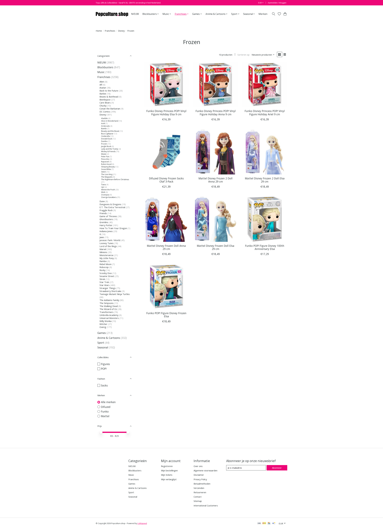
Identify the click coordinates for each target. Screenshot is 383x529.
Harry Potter (105, 225)
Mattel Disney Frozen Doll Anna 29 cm (166, 247)
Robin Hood (106, 164)
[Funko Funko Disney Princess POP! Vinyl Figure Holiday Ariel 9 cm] (264, 84)
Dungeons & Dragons (110, 204)
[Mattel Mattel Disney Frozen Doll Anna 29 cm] (166, 219)
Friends (103, 213)
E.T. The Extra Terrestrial (112, 207)
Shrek (102, 279)
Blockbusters (105, 67)
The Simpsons (106, 303)
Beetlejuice (104, 99)
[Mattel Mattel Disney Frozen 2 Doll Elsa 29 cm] (264, 151)
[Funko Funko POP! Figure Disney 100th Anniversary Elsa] (264, 219)
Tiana (103, 184)
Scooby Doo (105, 273)
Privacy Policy (200, 479)
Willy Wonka (105, 321)
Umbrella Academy (108, 315)
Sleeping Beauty (108, 166)
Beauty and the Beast (110, 131)
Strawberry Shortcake (110, 291)
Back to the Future (108, 90)
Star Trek (104, 282)
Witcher (103, 324)
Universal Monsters (109, 318)
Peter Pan (105, 156)
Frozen (104, 144)
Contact (198, 496)
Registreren (167, 466)
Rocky (102, 270)
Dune (102, 201)
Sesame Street (106, 276)
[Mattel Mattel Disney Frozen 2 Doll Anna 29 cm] (215, 151)
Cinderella (105, 136)
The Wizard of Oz (108, 309)
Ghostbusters (106, 219)
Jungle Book (106, 146)
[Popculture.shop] (112, 13)
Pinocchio (105, 159)
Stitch (103, 172)
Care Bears (105, 102)
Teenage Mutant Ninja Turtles (114, 294)
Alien (101, 81)
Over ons (198, 466)
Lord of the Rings (108, 246)
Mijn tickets (166, 474)
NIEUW (135, 14)
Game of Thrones (108, 216)
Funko (105, 411)
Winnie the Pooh (108, 189)
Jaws (101, 237)
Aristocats (105, 126)
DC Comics (104, 111)
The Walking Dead (108, 306)
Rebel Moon (105, 264)
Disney (121, 30)
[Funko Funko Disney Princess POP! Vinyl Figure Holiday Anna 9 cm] (215, 84)
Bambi (104, 128)
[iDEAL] (264, 523)
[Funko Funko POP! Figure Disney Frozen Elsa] (166, 286)
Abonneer (277, 467)
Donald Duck (106, 138)
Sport (100, 342)
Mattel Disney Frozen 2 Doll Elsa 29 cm (265, 180)
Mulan (103, 154)
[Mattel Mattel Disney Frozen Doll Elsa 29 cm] (215, 219)
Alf (100, 84)
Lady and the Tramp (109, 149)
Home (99, 30)
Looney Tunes (106, 243)
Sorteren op (243, 54)
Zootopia (105, 194)
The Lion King (106, 174)
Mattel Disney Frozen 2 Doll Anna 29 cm (215, 180)
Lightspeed (142, 523)
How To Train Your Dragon (113, 228)
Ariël (103, 123)
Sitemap (198, 501)
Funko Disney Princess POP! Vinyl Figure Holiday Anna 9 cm (216, 112)
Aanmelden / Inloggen (277, 2)
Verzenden (199, 487)
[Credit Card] (269, 523)
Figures (105, 364)
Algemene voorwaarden (205, 470)
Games (101, 333)
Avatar (102, 87)
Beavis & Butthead (108, 96)
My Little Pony (106, 258)
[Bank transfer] (259, 523)
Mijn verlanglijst (169, 479)
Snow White (106, 169)
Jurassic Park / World (109, 240)
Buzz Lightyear (107, 133)
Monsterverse (106, 255)
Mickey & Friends (108, 151)
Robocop (104, 267)
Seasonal (102, 347)
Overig (102, 327)
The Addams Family (109, 300)
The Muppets (106, 177)
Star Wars (104, 285)
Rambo (103, 261)
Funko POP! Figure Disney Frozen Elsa (166, 314)
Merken (263, 14)
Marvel (102, 249)
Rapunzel (105, 161)
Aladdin (104, 118)
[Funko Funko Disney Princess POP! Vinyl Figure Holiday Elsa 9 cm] (166, 84)
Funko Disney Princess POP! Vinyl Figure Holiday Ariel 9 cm (265, 112)
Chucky (102, 105)
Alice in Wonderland (109, 121)
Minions (103, 252)
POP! (104, 368)
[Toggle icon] (273, 14)
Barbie (102, 93)
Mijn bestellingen (169, 470)
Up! (102, 187)
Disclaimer (199, 474)
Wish (103, 192)
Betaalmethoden (202, 483)
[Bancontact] (274, 523)
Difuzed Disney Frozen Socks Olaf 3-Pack (166, 180)
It (100, 234)
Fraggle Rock (106, 210)
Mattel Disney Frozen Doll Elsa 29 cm (215, 247)
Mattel (105, 416)
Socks (104, 385)
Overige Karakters (108, 197)
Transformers (106, 312)
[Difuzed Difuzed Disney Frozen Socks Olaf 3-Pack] (166, 151)
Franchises (110, 30)
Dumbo (104, 141)
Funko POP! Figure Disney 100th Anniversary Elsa (264, 247)
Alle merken (108, 402)
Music (101, 72)
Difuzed (105, 407)
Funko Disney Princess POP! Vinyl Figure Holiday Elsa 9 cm (166, 112)
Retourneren (200, 492)
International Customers (206, 505)
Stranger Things (107, 288)
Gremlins (103, 222)
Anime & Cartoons (108, 338)
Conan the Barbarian (109, 108)
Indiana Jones (106, 231)
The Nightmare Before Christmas (115, 179)
